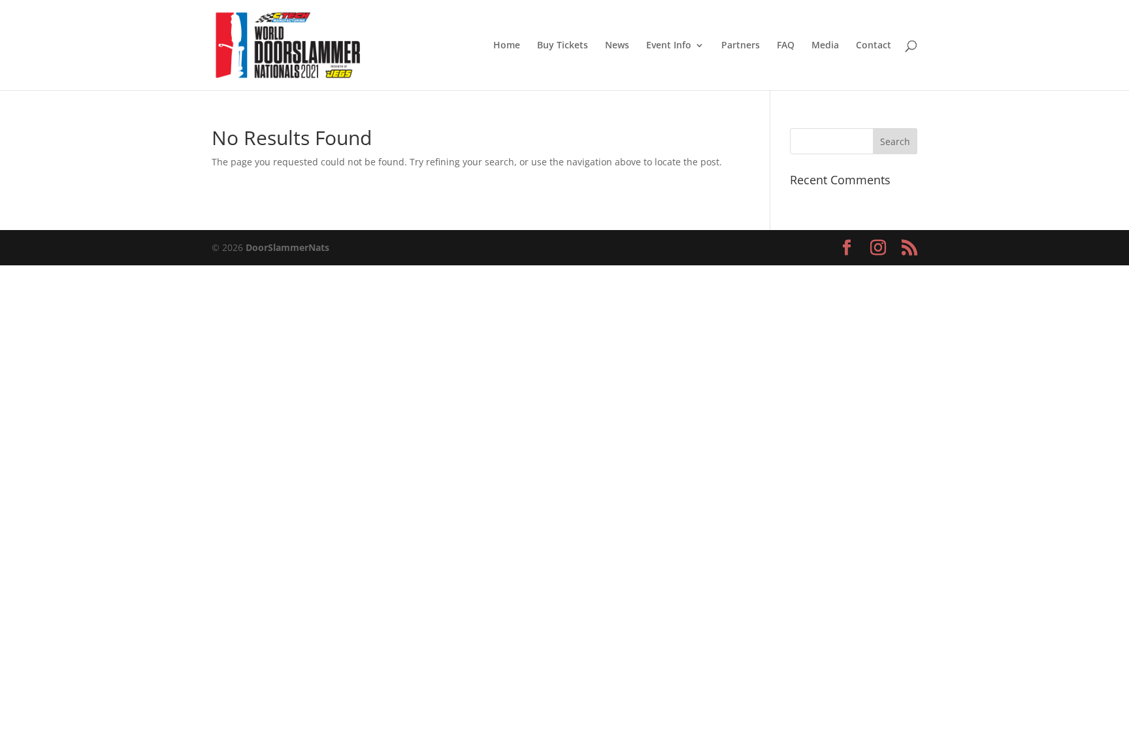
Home (506, 46)
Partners (740, 46)
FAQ (785, 46)
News (617, 46)
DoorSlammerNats (287, 247)
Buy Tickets (562, 46)
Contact (873, 46)
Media (825, 46)
